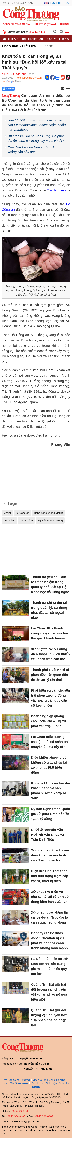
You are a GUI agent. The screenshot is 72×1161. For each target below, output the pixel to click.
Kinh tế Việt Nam (45, 24)
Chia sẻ (10, 88)
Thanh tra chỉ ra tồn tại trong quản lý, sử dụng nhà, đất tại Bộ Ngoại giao (49, 610)
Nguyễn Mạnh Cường (50, 520)
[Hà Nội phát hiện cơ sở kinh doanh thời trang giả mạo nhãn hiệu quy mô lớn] (15, 964)
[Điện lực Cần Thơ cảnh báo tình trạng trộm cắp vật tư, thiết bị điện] (15, 876)
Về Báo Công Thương (17, 1079)
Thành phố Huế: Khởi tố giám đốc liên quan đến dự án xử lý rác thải (50, 675)
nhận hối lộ (26, 520)
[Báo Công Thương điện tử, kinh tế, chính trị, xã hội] (31, 13)
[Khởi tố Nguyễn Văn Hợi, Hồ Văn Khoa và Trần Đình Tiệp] (15, 835)
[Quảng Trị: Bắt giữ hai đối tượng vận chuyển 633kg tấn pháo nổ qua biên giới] (15, 989)
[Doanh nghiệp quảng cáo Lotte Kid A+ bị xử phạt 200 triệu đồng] (15, 721)
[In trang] (68, 88)
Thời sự (13, 39)
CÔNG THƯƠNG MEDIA (16, 24)
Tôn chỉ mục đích (40, 1083)
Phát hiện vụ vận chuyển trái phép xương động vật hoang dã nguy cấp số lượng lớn (50, 698)
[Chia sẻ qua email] (62, 88)
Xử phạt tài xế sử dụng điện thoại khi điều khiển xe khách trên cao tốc (50, 654)
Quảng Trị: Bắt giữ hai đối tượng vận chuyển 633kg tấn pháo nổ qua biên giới (49, 992)
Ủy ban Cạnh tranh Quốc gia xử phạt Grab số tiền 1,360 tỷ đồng (50, 814)
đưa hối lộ (9, 520)
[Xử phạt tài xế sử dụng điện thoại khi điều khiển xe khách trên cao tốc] (15, 654)
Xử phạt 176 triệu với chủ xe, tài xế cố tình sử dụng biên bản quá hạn (50, 897)
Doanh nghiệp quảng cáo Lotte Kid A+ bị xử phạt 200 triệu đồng (48, 721)
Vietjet (7, 512)
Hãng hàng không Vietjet (48, 512)
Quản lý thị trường (58, 39)
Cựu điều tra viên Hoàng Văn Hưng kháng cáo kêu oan (33, 149)
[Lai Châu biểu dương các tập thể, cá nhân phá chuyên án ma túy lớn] (15, 742)
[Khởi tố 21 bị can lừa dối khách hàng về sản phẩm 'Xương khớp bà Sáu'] (15, 788)
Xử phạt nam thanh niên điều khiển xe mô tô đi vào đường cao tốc (50, 855)
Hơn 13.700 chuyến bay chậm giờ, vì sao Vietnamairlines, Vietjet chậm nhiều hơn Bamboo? (37, 124)
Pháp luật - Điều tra (19, 46)
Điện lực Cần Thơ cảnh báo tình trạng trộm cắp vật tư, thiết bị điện (49, 876)
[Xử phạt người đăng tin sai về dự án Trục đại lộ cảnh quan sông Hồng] (15, 917)
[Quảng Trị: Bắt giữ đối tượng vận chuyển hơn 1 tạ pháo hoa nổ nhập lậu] (15, 1015)
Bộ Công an (22, 512)
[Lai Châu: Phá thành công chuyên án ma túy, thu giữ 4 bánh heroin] (15, 633)
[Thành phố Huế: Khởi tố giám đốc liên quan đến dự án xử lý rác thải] (15, 675)
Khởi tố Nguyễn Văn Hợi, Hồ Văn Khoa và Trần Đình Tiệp (47, 834)
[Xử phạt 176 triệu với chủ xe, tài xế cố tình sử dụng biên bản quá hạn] (15, 897)
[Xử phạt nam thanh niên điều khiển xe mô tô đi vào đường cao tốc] (15, 855)
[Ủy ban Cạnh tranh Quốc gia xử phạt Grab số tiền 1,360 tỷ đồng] (15, 814)
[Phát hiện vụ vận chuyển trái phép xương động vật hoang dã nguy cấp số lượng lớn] (15, 695)
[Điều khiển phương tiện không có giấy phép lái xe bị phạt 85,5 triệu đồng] (15, 762)
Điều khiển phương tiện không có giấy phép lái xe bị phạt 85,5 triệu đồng (49, 765)
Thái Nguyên (57, 190)
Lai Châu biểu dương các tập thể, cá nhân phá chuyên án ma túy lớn (50, 742)
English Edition (59, 3)
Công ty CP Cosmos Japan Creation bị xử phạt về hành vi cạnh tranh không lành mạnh (49, 940)
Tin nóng (48, 45)
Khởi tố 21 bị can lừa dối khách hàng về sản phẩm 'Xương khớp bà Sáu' (50, 790)
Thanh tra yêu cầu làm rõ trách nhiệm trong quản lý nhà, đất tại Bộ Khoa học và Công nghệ (50, 584)
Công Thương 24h (32, 39)
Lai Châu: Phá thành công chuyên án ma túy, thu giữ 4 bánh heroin (50, 633)
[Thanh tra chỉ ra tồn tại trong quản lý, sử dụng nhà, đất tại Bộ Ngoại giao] (15, 608)
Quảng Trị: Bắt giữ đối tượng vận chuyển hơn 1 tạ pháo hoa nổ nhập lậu (49, 1017)
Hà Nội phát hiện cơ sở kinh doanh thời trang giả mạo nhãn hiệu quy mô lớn (49, 966)
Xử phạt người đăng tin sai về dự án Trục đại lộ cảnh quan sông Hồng (49, 917)
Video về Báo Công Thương (48, 1079)
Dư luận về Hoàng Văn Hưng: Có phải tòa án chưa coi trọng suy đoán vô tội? (36, 138)
